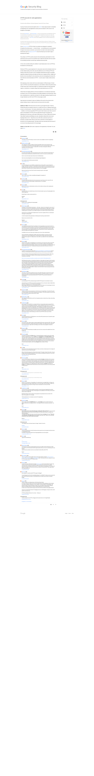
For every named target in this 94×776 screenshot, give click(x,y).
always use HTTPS (33, 51)
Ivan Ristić (23, 178)
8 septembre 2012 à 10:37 (26, 499)
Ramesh (23, 409)
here (24, 128)
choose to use (26, 46)
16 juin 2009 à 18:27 (25, 294)
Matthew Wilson (24, 296)
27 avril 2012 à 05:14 (25, 478)
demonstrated (33, 33)
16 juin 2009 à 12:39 (25, 247)
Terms (73, 513)
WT (22, 163)
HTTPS (32, 37)
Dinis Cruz (23, 471)
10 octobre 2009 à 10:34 (26, 443)
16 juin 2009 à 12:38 (25, 239)
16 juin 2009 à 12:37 (25, 222)
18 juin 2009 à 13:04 (25, 369)
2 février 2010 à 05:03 (25, 453)
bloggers (23, 425)
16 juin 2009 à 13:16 (25, 269)
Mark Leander (24, 455)
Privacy (69, 513)
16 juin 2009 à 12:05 (25, 176)
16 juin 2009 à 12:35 (25, 203)
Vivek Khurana (24, 271)
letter (40, 26)
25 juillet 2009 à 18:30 (25, 419)
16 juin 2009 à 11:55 (25, 161)
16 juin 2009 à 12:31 (25, 187)
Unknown (23, 184)
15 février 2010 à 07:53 (26, 460)
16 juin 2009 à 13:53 (25, 277)
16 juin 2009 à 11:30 (25, 141)
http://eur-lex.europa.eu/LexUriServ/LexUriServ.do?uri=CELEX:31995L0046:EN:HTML (36, 258)
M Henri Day (23, 334)
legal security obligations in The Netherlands (43, 250)
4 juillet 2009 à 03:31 (25, 407)
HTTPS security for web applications (31, 18)
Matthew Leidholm (24, 143)
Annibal (22, 279)
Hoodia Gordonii (24, 441)
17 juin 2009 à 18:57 (25, 345)
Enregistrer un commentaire (26, 501)
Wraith (22, 315)
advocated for (26, 33)
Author (22, 436)
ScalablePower (24, 388)
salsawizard (23, 138)
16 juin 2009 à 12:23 (25, 182)
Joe (22, 347)
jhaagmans (23, 328)
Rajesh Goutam (24, 445)
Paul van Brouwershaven (25, 151)
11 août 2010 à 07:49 (25, 469)
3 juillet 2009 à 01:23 (25, 398)
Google (66, 513)
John (22, 189)
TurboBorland (24, 302)
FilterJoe (23, 224)
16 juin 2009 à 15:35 (25, 287)
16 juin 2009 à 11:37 (25, 149)
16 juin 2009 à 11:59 (25, 171)
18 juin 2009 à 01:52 (25, 355)
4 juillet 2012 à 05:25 (25, 494)
